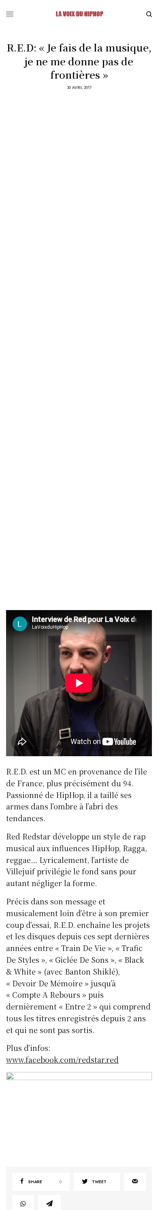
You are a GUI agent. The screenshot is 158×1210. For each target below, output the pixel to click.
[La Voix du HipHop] (79, 14)
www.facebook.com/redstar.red (62, 1059)
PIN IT (83, 1113)
